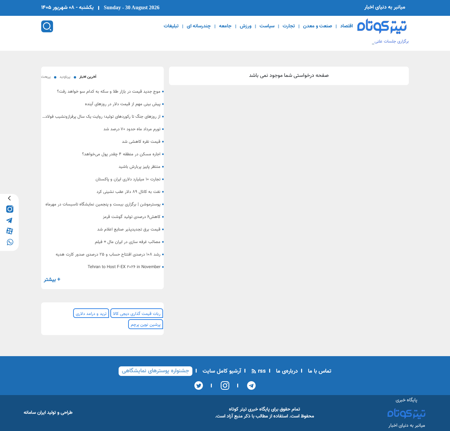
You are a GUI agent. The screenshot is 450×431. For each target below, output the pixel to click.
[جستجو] (47, 26)
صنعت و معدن (317, 26)
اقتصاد (346, 26)
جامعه (225, 26)
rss (261, 371)
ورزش (245, 26)
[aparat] (9, 231)
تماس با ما (318, 371)
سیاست (267, 26)
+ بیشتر (52, 280)
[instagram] (9, 209)
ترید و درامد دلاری (91, 314)
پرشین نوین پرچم (145, 325)
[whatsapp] (9, 241)
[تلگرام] (249, 385)
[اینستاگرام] (222, 385)
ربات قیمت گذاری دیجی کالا (136, 314)
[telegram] (9, 220)
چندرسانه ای (199, 26)
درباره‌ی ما (286, 371)
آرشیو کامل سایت (221, 371)
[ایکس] (198, 385)
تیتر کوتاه (238, 409)
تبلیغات (171, 26)
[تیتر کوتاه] (382, 26)
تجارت (289, 26)
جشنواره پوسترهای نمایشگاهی (155, 371)
